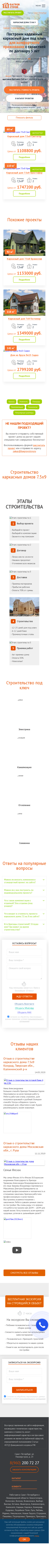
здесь (36, 1536)
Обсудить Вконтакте (24, 1003)
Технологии (32, 407)
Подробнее (24, 157)
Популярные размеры (24, 412)
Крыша (11, 401)
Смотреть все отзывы (24, 1272)
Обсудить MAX (24, 1012)
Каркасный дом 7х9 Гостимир (24, 318)
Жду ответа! (24, 996)
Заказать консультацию (24, 1469)
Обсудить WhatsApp (24, 1008)
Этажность (23, 401)
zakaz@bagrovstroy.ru (24, 451)
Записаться (24, 1390)
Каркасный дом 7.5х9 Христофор (24, 172)
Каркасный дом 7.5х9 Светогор (24, 136)
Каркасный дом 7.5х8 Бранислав (24, 258)
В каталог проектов (24, 98)
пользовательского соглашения (31, 1020)
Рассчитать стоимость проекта (24, 90)
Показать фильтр (24, 117)
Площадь (36, 401)
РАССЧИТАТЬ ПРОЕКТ (13, 13)
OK (24, 1539)
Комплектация (17, 407)
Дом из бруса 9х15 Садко (24, 355)
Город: (37, 13)
